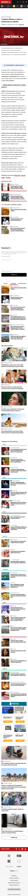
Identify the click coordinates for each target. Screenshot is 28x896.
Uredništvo (14, 875)
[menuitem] (23, 2)
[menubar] (23, 2)
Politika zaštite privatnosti (14, 882)
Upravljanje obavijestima (14, 889)
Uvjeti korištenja (14, 880)
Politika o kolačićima (14, 885)
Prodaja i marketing (14, 878)
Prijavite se (14, 274)
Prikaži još (14, 837)
